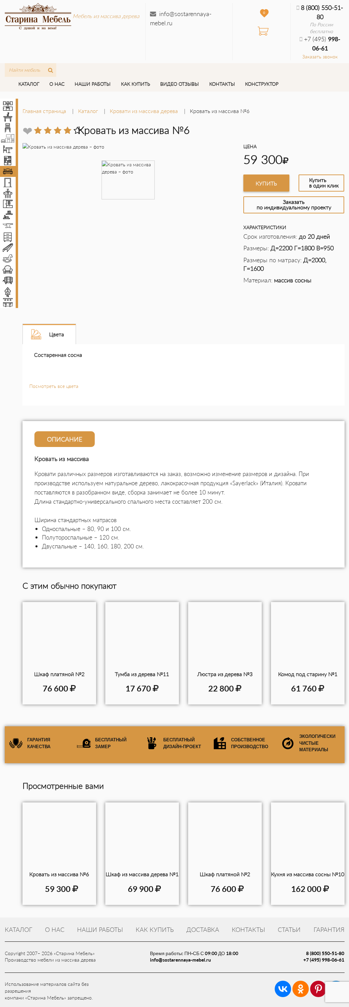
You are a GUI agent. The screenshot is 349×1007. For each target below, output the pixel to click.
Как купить (135, 84)
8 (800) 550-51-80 (325, 953)
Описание (64, 439)
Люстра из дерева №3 (225, 674)
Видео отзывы (179, 84)
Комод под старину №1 (307, 674)
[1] (38, 130)
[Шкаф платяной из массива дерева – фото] (225, 837)
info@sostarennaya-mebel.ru (180, 960)
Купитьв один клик (324, 182)
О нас (56, 84)
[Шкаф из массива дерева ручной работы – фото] (142, 837)
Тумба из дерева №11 (142, 674)
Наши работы (92, 84)
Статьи (289, 929)
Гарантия (329, 929)
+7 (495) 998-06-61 (323, 960)
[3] (57, 130)
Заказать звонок (320, 56)
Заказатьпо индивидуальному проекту (294, 204)
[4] (67, 130)
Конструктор (261, 84)
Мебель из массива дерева (106, 16)
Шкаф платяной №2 (59, 674)
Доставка (202, 929)
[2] (47, 130)
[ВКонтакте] (283, 989)
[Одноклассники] (300, 989)
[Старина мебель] (38, 15)
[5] (77, 130)
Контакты (222, 84)
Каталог (28, 84)
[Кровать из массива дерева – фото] (59, 837)
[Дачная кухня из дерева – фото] (308, 837)
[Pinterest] (318, 989)
